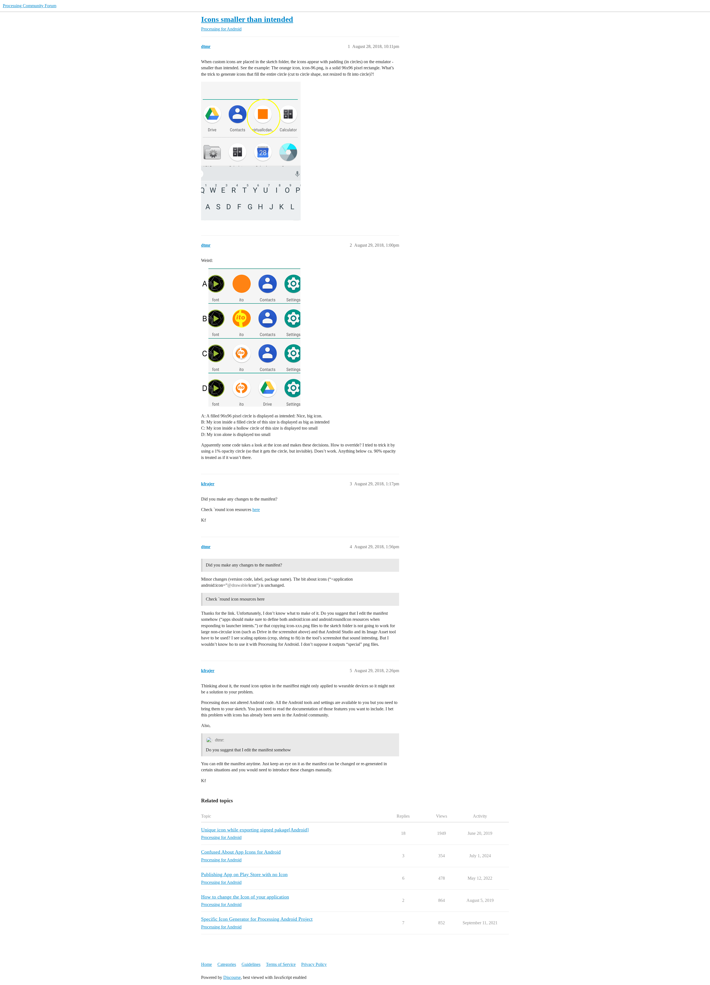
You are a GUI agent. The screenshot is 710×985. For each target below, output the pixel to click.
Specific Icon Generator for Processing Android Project (257, 919)
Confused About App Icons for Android (241, 852)
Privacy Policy (314, 964)
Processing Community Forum (29, 5)
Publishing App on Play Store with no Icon (244, 874)
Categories (226, 964)
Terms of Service (281, 964)
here (256, 509)
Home (206, 964)
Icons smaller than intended (247, 19)
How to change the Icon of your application (245, 897)
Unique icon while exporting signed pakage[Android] (255, 830)
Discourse (232, 977)
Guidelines (251, 964)
